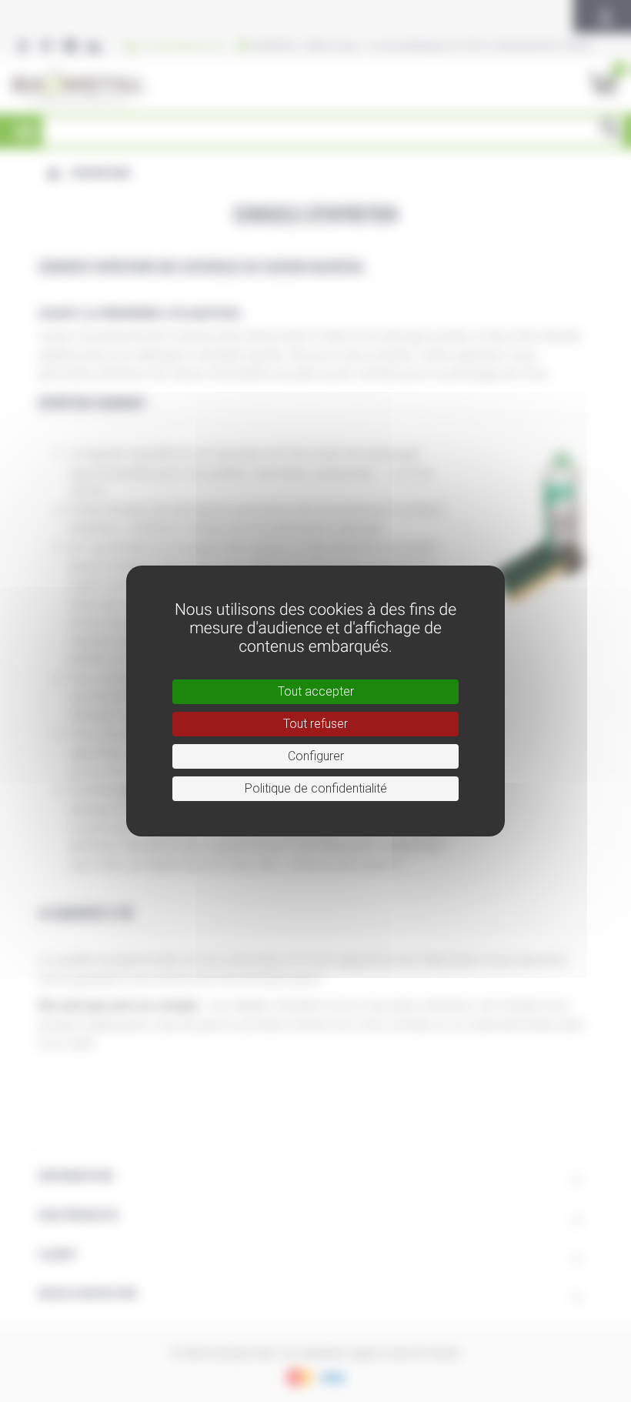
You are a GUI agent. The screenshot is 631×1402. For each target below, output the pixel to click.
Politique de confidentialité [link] (316, 788)
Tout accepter (316, 691)
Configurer (316, 756)
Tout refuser (315, 723)
